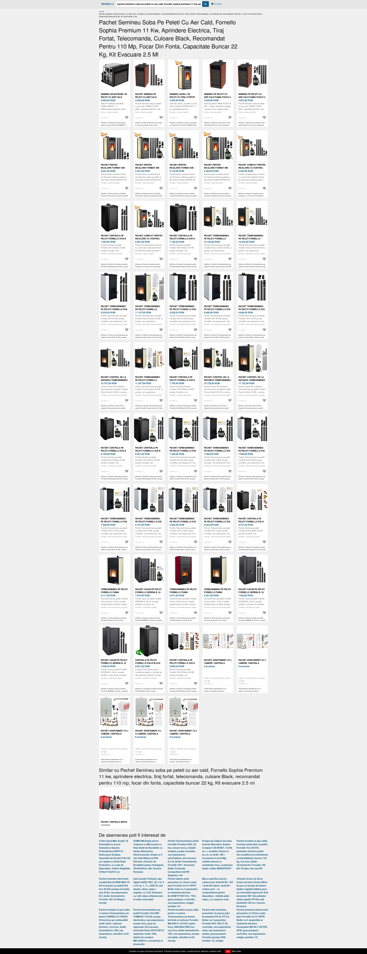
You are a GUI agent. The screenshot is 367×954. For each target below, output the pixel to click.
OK (228, 951)
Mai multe (236, 951)
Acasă (101, 11)
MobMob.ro (107, 3)
